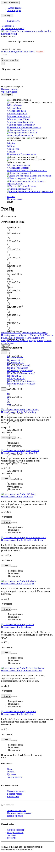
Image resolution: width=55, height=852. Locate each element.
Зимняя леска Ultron (18, 119)
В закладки (13, 443)
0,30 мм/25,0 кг (14, 421)
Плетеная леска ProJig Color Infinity (18, 412)
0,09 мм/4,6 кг (14, 266)
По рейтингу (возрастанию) (21, 373)
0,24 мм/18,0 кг (14, 397)
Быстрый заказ (15, 483)
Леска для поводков (41, 175)
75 (8, 402)
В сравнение (14, 445)
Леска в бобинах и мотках (21, 338)
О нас (10, 769)
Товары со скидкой (16, 810)
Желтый (11, 322)
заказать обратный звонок (20, 41)
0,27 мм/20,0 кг (14, 405)
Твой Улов (13, 149)
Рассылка (11, 837)
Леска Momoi (14, 105)
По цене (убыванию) (17, 368)
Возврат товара (14, 794)
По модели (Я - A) (16, 378)
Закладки (11, 835)
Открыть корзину (10, 89)
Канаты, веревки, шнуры (26, 182)
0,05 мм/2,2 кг (14, 233)
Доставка (11, 774)
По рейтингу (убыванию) (20, 370)
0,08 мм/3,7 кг (14, 257)
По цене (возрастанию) (18, 365)
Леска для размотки (18, 168)
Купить (6, 478)
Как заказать (13, 21)
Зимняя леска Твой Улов (20, 122)
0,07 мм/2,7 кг (14, 249)
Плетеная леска (14, 199)
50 (8, 399)
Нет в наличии (8, 438)
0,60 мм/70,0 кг (14, 274)
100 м (10, 270)
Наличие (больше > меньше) (21, 383)
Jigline (11, 143)
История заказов (15, 832)
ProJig (11, 151)
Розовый (11, 298)
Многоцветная (14, 347)
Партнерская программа (19, 813)
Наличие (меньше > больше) (21, 381)
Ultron (11, 146)
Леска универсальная (18, 165)
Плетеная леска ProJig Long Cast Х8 (19, 453)
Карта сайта (13, 796)
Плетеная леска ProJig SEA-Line (17, 496)
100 (9, 404)
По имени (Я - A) (15, 362)
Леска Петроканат (17, 113)
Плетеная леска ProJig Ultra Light (17, 583)
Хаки (9, 331)
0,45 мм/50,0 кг (14, 471)
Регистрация (14, 10)
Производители (15, 816)
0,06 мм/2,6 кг (14, 241)
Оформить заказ (9, 92)
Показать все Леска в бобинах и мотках (27, 170)
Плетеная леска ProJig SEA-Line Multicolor (22, 540)
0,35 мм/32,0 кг (14, 430)
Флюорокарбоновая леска (20, 135)
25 (8, 396)
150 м (10, 279)
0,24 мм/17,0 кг (14, 389)
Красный (11, 314)
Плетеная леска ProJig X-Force (16, 627)
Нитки (32, 186)
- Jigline (21, 335)
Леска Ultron (14, 108)
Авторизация (14, 8)
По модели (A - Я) (16, 376)
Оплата (10, 771)
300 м (10, 287)
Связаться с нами (15, 791)
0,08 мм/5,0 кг (14, 282)
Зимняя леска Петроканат (21, 124)
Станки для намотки (42, 191)
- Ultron (31, 335)
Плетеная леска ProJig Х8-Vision (17, 714)
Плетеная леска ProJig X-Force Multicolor (21, 670)
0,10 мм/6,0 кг (14, 290)
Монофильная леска (11, 332)
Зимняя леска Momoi (18, 116)
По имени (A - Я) (15, 360)
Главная (11, 196)
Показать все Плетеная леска (21, 154)
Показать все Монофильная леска (24, 127)
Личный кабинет (15, 830)
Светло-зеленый (15, 306)
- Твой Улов (43, 335)
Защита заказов (14, 777)
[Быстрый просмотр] (18, 438)
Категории (6, 95)
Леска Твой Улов (16, 111)
